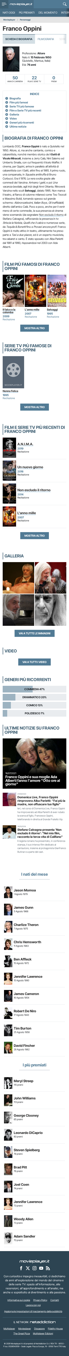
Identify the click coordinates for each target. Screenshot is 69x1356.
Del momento (48, 12)
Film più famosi (19, 102)
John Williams (25, 1098)
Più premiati (26, 12)
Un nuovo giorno (30, 467)
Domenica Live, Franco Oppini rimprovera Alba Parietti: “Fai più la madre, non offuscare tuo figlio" (41, 800)
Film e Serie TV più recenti (25, 110)
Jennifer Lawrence (28, 977)
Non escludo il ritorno (51, 214)
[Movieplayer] (34, 1261)
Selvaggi (52, 309)
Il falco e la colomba (9, 311)
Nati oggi (9, 12)
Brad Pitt (20, 1167)
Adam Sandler (24, 1236)
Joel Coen (21, 1185)
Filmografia (46, 39)
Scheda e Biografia (18, 39)
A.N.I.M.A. (25, 444)
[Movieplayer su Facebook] (21, 1268)
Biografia (15, 98)
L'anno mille (32, 309)
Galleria (14, 114)
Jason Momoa (25, 890)
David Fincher (24, 1046)
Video (13, 118)
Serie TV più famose (22, 106)
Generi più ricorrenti (22, 122)
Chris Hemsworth (27, 942)
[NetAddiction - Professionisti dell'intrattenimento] (42, 1322)
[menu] (4, 4)
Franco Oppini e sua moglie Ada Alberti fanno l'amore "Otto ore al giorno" (32, 780)
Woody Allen (23, 1219)
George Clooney (26, 1115)
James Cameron (26, 994)
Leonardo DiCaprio (28, 1133)
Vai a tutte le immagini (34, 633)
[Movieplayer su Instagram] (34, 1268)
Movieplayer (9, 19)
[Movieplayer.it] (21, 4)
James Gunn (23, 908)
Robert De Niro (25, 1011)
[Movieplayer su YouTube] (41, 1268)
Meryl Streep (23, 1081)
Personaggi (25, 19)
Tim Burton (22, 1028)
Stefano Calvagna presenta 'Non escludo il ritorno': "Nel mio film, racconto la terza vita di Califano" (40, 833)
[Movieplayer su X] (27, 1268)
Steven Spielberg (27, 1150)
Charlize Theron (26, 925)
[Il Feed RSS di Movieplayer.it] (48, 1268)
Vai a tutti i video (34, 662)
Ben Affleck (22, 959)
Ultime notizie (18, 126)
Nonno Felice (10, 391)
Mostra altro (34, 328)
